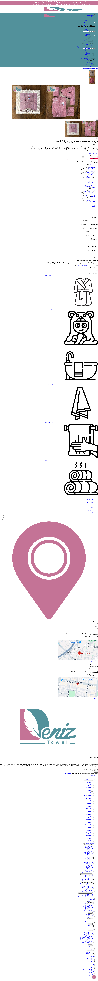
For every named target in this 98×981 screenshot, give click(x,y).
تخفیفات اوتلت (89, 59)
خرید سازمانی (90, 502)
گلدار (86, 36)
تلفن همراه (95, 770)
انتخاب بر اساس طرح (89, 843)
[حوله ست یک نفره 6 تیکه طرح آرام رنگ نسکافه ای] (92, 76)
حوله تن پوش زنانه (89, 172)
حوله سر (88, 53)
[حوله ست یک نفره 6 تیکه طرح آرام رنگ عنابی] (92, 83)
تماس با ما (90, 65)
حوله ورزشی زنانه (89, 198)
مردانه (86, 20)
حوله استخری (87, 30)
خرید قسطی (90, 62)
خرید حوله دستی (49, 422)
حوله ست (88, 44)
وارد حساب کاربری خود (83, 265)
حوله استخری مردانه (88, 169)
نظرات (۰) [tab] (93, 206)
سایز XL (85, 24)
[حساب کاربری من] (94, 23)
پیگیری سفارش (89, 64)
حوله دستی (87, 34)
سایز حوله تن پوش (94, 155)
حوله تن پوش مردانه (88, 173)
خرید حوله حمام (49, 346)
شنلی (86, 41)
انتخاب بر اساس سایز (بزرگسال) (87, 872)
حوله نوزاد (88, 55)
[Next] (96, 120)
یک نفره (85, 45)
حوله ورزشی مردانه (88, 200)
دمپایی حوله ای (86, 54)
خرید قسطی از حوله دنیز (88, 969)
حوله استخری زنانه (88, 168)
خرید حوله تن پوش (49, 275)
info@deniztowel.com (4, 519)
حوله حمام (87, 26)
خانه (97, 68)
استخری (85, 43)
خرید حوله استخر (49, 384)
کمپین (94, 202)
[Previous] (97, 120)
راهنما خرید (90, 60)
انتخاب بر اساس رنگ (89, 779)
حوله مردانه (91, 966)
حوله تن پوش (87, 17)
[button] (94, 35)
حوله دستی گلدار (89, 181)
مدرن (86, 35)
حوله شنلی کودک (89, 193)
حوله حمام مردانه (89, 177)
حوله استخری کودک (88, 191)
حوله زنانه (92, 964)
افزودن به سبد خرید (93, 158)
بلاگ (92, 63)
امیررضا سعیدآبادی (67, 773)
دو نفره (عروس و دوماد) (82, 46)
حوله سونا (88, 52)
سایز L (85, 22)
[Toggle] (86, 167)
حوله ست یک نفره (86, 68)
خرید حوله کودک (49, 308)
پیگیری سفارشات (90, 972)
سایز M (85, 21)
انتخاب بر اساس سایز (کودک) (87, 880)
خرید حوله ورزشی (49, 460)
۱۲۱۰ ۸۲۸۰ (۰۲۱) (4, 515)
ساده (86, 38)
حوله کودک (87, 39)
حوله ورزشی (87, 48)
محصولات (90, 16)
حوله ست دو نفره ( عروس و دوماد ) (85, 184)
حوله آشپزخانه (87, 57)
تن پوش (85, 40)
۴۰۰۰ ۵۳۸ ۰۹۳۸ (3, 517)
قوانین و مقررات (89, 504)
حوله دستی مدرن (89, 182)
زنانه (86, 19)
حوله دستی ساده (89, 179)
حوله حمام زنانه (89, 176)
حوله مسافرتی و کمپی (85, 58)
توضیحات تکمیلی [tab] (91, 205)
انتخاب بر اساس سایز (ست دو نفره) (86, 891)
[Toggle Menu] (94, 14)
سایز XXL (85, 25)
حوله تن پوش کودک (88, 192)
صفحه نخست (90, 15)
